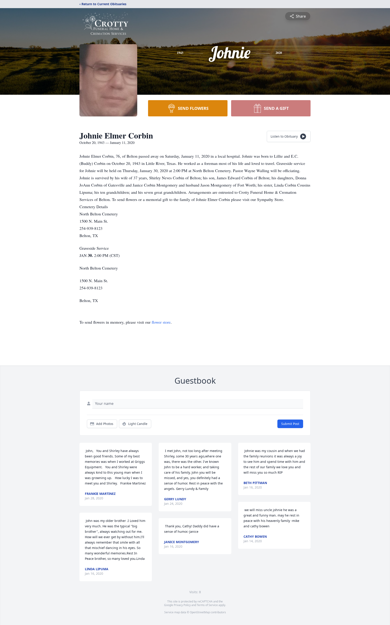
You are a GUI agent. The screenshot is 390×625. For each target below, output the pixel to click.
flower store (161, 322)
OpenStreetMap (200, 612)
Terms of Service (207, 605)
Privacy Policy (182, 605)
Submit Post (290, 424)
